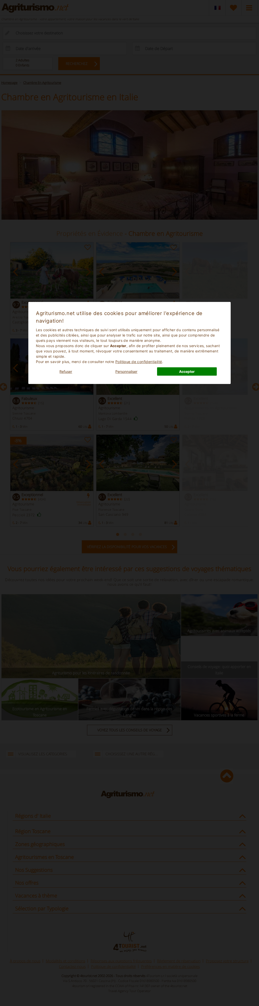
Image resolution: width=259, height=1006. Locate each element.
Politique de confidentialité (138, 361)
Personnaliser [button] (126, 371)
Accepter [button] (187, 371)
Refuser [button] (65, 371)
